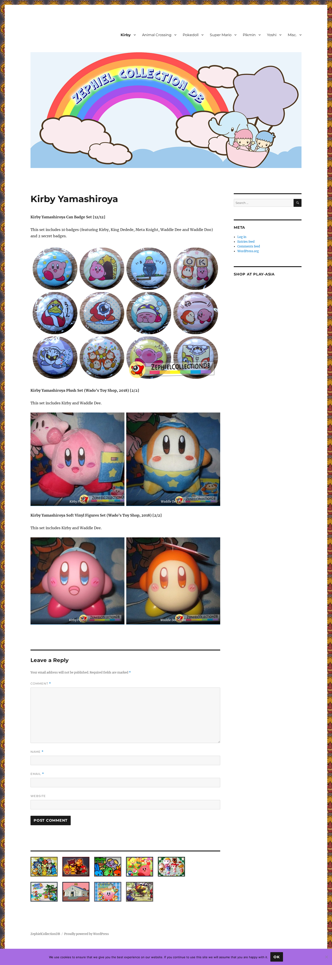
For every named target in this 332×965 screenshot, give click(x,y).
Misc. (292, 35)
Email (37, 774)
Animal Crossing (156, 35)
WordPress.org (248, 251)
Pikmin (249, 35)
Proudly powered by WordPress (86, 934)
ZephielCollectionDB (45, 934)
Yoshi (271, 35)
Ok (277, 957)
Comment (40, 683)
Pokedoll (191, 35)
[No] (326, 957)
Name (37, 752)
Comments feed (248, 246)
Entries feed (246, 242)
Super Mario (220, 35)
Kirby (126, 35)
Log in (241, 237)
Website (38, 796)
